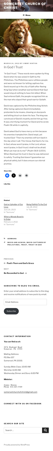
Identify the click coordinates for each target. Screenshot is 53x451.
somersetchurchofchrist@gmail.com (20, 392)
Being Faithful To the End (36, 204)
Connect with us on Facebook (23, 404)
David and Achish (16, 242)
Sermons (12, 239)
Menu (27, 15)
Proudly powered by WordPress (17, 445)
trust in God (35, 245)
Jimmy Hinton (30, 63)
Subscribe (11, 311)
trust (24, 245)
